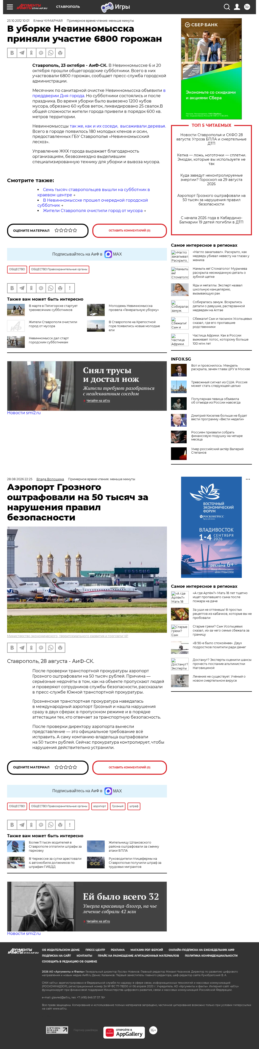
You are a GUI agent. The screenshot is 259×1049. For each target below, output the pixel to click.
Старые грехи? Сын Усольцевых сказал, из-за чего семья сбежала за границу (221, 630)
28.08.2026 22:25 (19, 479)
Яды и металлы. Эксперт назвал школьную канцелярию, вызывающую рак (218, 289)
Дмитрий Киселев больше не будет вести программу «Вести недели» (219, 417)
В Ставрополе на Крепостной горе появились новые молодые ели (134, 326)
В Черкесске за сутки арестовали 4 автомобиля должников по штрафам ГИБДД (55, 863)
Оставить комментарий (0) (129, 230)
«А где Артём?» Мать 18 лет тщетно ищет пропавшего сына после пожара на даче (220, 597)
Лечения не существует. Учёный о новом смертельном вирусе (219, 678)
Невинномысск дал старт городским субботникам (49, 340)
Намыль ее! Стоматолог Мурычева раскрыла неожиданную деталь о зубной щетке (220, 273)
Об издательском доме (61, 950)
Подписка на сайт (56, 955)
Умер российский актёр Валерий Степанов (217, 450)
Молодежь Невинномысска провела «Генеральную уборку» (134, 308)
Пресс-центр (95, 950)
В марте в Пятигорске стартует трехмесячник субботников (53, 308)
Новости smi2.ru (24, 412)
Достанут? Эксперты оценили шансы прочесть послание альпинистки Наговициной (222, 664)
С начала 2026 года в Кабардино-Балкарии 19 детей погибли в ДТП (211, 220)
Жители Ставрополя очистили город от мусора (93, 210)
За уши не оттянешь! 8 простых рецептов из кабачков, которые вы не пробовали (222, 614)
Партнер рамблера (86, 1030)
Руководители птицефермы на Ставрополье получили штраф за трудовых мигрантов (135, 863)
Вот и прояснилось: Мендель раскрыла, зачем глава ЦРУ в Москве (220, 367)
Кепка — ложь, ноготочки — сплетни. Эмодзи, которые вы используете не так (211, 159)
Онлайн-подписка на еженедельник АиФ (201, 950)
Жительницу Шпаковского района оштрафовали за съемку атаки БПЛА (134, 846)
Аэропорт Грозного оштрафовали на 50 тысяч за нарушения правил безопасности (211, 200)
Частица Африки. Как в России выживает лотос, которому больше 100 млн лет (220, 339)
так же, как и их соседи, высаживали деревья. (118, 126)
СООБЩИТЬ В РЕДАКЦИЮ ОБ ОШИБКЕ (69, 961)
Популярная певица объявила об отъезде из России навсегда (216, 400)
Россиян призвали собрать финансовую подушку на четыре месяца (217, 436)
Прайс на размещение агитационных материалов (138, 955)
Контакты (84, 955)
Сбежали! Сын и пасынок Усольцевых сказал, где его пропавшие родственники (222, 323)
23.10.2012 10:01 (18, 21)
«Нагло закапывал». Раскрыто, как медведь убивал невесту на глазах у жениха (221, 256)
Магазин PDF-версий (147, 950)
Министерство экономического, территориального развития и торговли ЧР (67, 636)
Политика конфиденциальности (211, 955)
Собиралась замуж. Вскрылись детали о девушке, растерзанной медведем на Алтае (219, 306)
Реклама (118, 950)
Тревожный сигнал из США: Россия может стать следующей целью (219, 384)
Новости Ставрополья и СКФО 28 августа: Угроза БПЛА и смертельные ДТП (211, 139)
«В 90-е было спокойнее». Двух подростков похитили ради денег (219, 645)
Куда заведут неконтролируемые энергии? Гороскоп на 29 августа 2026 (211, 179)
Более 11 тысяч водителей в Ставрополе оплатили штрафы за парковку (55, 846)
